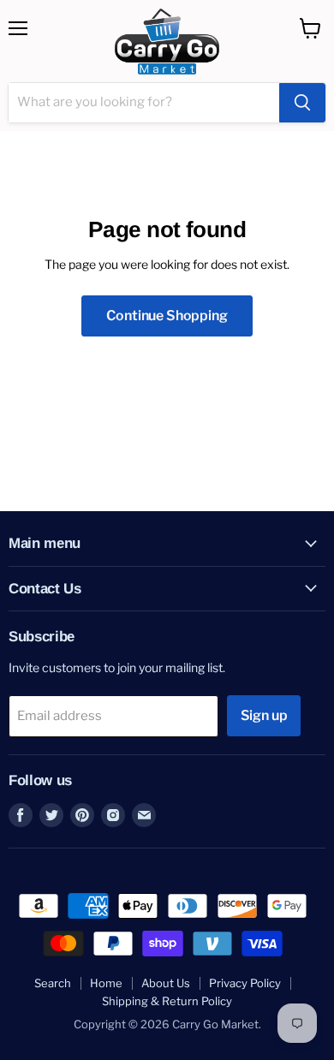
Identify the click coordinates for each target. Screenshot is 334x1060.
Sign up (264, 715)
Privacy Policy (245, 983)
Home (106, 983)
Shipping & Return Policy (167, 1001)
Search (52, 983)
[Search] (302, 102)
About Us (165, 983)
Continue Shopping (166, 315)
